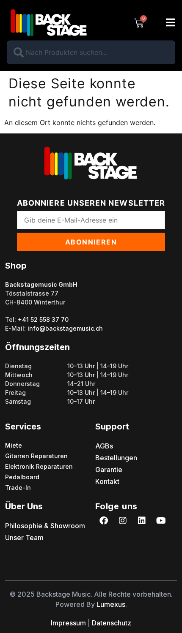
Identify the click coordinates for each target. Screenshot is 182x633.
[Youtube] (160, 520)
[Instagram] (122, 520)
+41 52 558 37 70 (43, 319)
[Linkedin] (141, 520)
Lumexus (111, 604)
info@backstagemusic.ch (65, 328)
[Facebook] (103, 520)
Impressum (68, 623)
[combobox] (91, 52)
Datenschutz (111, 623)
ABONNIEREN (91, 242)
